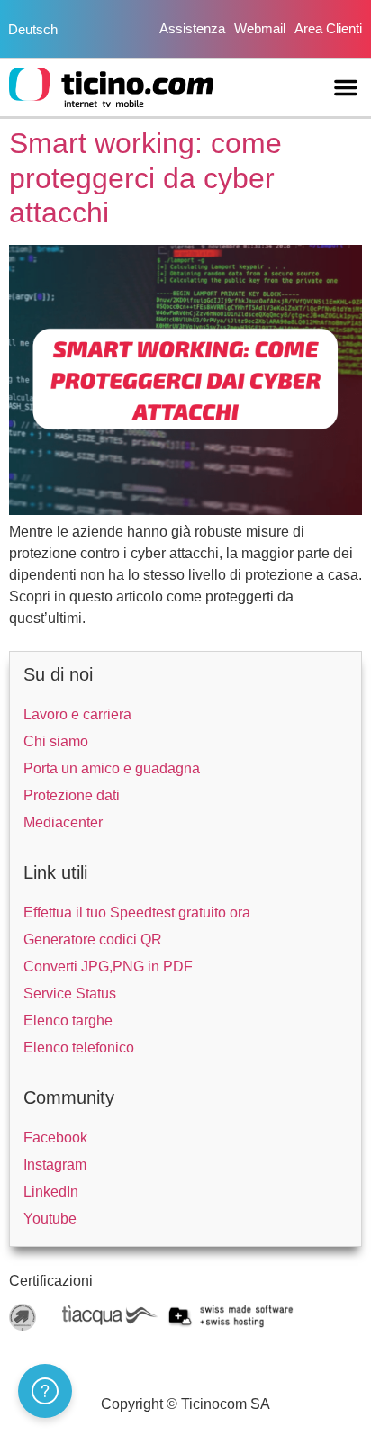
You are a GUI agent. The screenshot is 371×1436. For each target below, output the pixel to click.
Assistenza (192, 28)
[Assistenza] (45, 1391)
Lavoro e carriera (77, 714)
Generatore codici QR (92, 939)
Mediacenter (63, 822)
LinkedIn (50, 1191)
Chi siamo (55, 741)
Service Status (69, 993)
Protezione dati (71, 795)
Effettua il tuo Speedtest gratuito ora (136, 912)
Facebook (55, 1137)
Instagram (54, 1164)
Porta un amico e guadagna (111, 768)
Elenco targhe (68, 1020)
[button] (346, 87)
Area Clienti (328, 28)
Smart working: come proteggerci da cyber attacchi (145, 178)
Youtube (50, 1218)
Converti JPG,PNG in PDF (108, 966)
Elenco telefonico (78, 1047)
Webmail (259, 28)
